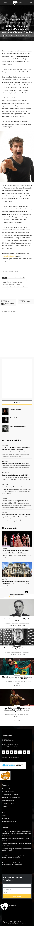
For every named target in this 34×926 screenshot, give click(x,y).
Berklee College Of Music (9, 280)
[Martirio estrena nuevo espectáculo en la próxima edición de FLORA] (17, 666)
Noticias (4, 19)
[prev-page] (14, 721)
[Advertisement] (17, 378)
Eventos (20, 282)
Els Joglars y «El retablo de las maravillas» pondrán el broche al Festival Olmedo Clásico (15, 553)
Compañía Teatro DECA (25, 302)
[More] (29, 45)
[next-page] (19, 721)
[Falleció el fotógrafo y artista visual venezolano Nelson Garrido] (17, 637)
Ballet (23, 277)
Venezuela (20, 22)
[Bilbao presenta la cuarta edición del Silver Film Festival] (17, 569)
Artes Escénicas (16, 277)
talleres (4, 289)
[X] (15, 45)
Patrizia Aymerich (16, 418)
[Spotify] (11, 752)
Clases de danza (22, 280)
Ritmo (15, 286)
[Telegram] (15, 752)
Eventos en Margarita (8, 284)
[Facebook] (11, 45)
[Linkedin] (24, 45)
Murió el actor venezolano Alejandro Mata (15, 463)
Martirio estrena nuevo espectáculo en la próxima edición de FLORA (17, 678)
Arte (9, 277)
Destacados (6, 445)
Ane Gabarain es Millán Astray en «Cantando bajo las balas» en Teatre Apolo (17, 710)
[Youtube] (28, 752)
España (4, 498)
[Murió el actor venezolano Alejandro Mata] (17, 607)
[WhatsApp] (20, 45)
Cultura (4, 282)
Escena (15, 282)
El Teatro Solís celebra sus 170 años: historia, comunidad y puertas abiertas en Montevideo (16, 450)
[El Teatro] (4, 35)
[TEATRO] (17, 2)
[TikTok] (20, 752)
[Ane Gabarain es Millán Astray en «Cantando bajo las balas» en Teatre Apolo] (17, 697)
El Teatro (10, 35)
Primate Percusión (7, 286)
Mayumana (18, 284)
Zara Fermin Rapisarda (18, 426)
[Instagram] (7, 752)
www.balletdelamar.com (9, 256)
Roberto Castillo (23, 286)
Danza (9, 282)
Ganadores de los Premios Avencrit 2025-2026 (16, 843)
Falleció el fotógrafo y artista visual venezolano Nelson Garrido (17, 649)
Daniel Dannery (15, 409)
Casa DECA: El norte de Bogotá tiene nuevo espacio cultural (7, 303)
